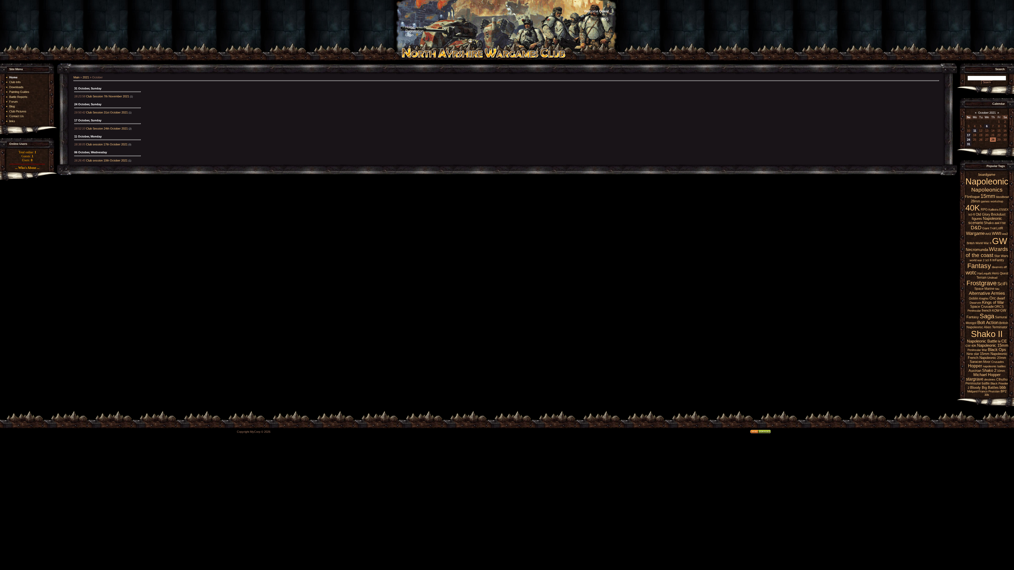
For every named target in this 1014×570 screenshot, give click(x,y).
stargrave (974, 379)
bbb (1002, 387)
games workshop (992, 201)
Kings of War (993, 302)
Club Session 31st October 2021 (107, 112)
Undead (992, 277)
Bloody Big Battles (984, 388)
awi (996, 223)
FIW (1003, 223)
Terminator (999, 327)
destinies (990, 379)
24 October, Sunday (87, 104)
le (999, 341)
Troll (993, 228)
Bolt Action (987, 322)
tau (997, 288)
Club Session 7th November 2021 (107, 96)
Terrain (982, 277)
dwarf (1001, 298)
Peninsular (974, 310)
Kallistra (993, 209)
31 (968, 144)
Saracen (976, 362)
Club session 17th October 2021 (107, 144)
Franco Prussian (989, 391)
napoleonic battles (994, 366)
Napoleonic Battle (982, 341)
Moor (986, 362)
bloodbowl (1002, 196)
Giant (985, 228)
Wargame (975, 233)
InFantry (998, 260)
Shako (989, 223)
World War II (983, 243)
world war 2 (977, 260)
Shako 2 (989, 370)
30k (986, 394)
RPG (984, 209)
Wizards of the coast (987, 252)
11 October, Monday (88, 136)
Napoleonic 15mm (992, 345)
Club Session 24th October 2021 (107, 128)
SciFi (1002, 283)
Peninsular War (977, 350)
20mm (1001, 358)
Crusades (997, 361)
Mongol (971, 323)
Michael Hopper (987, 375)
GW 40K (970, 345)
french (986, 310)
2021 (86, 77)
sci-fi (971, 214)
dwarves (997, 267)
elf (1005, 267)
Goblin (973, 298)
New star (972, 354)
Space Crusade (982, 306)
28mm (975, 201)
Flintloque (972, 197)
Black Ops (997, 350)
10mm (1001, 370)
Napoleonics (987, 190)
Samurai (1001, 317)
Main (76, 77)
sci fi (988, 260)
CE (1004, 341)
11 (974, 130)
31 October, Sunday (87, 88)
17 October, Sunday (87, 120)
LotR (999, 228)
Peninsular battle (977, 383)
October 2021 (987, 112)
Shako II (987, 334)
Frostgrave (981, 283)
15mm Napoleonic (993, 354)
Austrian (975, 371)
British (971, 243)
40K (972, 207)
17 (968, 135)
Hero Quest (1000, 273)
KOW (995, 310)
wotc (971, 273)
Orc (992, 298)
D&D (976, 227)
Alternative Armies (987, 293)
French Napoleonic (982, 358)
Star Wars (1001, 256)
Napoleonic (986, 181)
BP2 (1004, 391)
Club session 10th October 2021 (107, 160)
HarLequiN (984, 273)
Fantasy (979, 265)
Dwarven (975, 302)
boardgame (986, 175)
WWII (996, 233)
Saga (987, 316)
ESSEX (1003, 209)
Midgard (972, 391)
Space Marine (984, 289)
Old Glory (983, 214)
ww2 (1005, 233)
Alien (987, 327)
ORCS (999, 306)
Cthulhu (1002, 379)
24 (968, 139)
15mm (987, 196)
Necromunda (977, 250)
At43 (988, 233)
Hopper (975, 366)
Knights (984, 298)
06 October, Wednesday (90, 152)
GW (999, 241)
